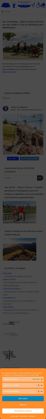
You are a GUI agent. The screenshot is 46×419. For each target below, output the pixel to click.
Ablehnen (23, 405)
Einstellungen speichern (23, 411)
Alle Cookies (23, 398)
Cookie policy (15, 416)
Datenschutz (24, 416)
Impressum (32, 416)
